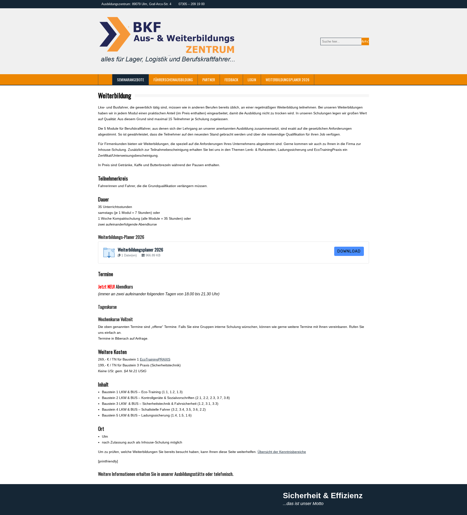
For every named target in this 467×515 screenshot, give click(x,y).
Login (252, 79)
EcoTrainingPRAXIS (155, 359)
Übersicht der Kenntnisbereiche (282, 452)
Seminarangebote (130, 79)
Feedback (231, 79)
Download (349, 251)
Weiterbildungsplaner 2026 (287, 79)
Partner (208, 79)
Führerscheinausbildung (173, 79)
